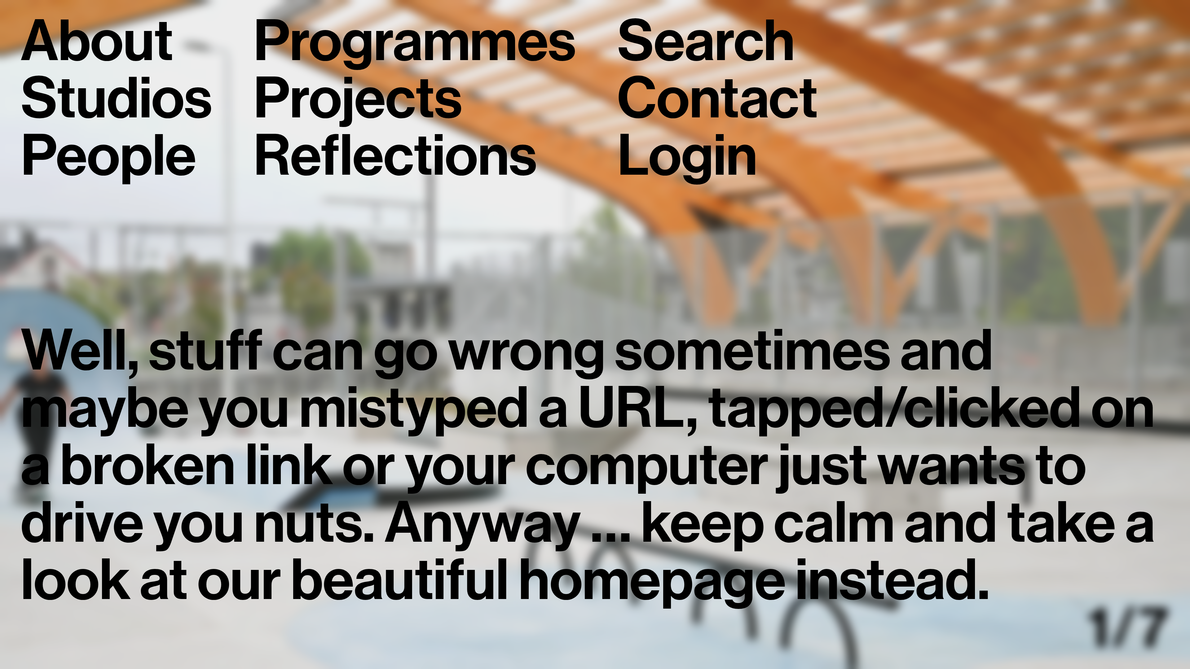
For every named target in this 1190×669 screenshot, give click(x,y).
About (97, 41)
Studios (116, 98)
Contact (717, 98)
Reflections (394, 155)
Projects (357, 98)
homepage (652, 580)
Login (687, 155)
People (108, 155)
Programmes (414, 41)
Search (706, 41)
